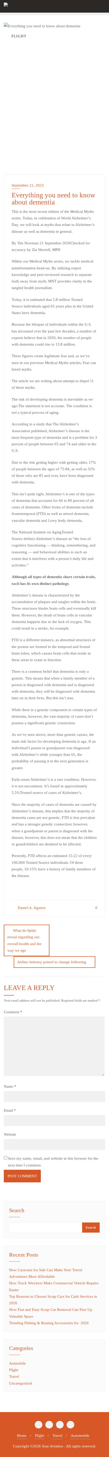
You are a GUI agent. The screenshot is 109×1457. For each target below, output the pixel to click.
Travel (14, 1376)
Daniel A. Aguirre (31, 908)
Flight (13, 1370)
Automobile (80, 1436)
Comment (13, 1012)
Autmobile (17, 1363)
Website (10, 1134)
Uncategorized (20, 1383)
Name (10, 1086)
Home (22, 1436)
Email (10, 1110)
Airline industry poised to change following (51, 962)
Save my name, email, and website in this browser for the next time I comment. (53, 1161)
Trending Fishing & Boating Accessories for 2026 (49, 1323)
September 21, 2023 (28, 185)
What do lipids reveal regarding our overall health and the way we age (24, 940)
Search (16, 1210)
